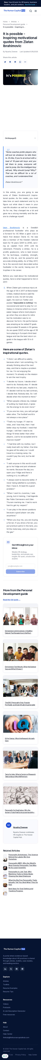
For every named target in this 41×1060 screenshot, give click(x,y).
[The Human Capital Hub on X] (11, 969)
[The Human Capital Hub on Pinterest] (22, 969)
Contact (6, 1030)
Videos (6, 1004)
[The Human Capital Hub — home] (14, 11)
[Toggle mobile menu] (35, 11)
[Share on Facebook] (10, 62)
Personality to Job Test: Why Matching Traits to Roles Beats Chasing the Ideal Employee (21, 874)
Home (5, 22)
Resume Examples (10, 988)
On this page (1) (10, 138)
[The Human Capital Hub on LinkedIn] (5, 969)
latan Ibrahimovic (11, 228)
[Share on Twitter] (5, 62)
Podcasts (6, 1007)
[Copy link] (25, 62)
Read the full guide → (11, 600)
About (5, 1027)
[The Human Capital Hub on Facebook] (16, 969)
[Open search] (30, 11)
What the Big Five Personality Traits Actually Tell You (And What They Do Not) (23, 882)
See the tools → (31, 4)
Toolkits (6, 984)
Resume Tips (8, 992)
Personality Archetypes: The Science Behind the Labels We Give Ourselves (23, 857)
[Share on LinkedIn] (15, 62)
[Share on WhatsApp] (20, 62)
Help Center (7, 1034)
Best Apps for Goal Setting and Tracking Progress (21, 890)
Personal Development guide (14, 24)
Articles (14, 22)
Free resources (9, 1015)
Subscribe (20, 571)
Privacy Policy (20, 1055)
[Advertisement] (20, 107)
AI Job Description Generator (14, 1011)
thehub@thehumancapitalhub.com (16, 1037)
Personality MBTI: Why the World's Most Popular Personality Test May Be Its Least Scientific (22, 865)
